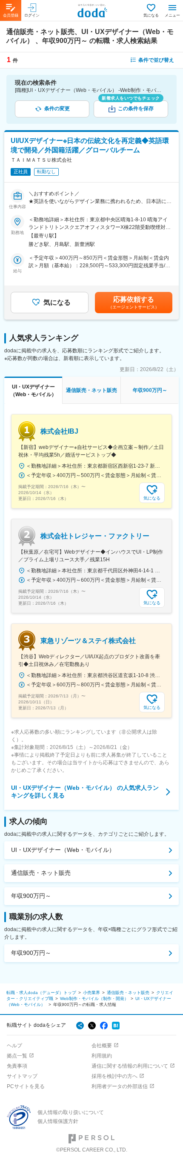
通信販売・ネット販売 (41, 872)
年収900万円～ (31, 895)
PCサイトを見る (26, 1086)
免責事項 (17, 1066)
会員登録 (10, 15)
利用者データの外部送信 (120, 1086)
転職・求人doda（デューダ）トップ (41, 992)
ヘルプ (14, 1046)
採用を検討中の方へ (114, 1076)
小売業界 (91, 992)
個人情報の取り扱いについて (70, 1112)
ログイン (32, 15)
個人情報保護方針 (57, 1121)
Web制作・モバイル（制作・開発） (94, 998)
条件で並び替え (156, 60)
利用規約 (102, 1056)
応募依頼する (133, 302)
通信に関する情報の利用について (130, 1066)
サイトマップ (22, 1076)
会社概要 (102, 1046)
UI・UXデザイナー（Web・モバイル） (63, 849)
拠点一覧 (17, 1056)
